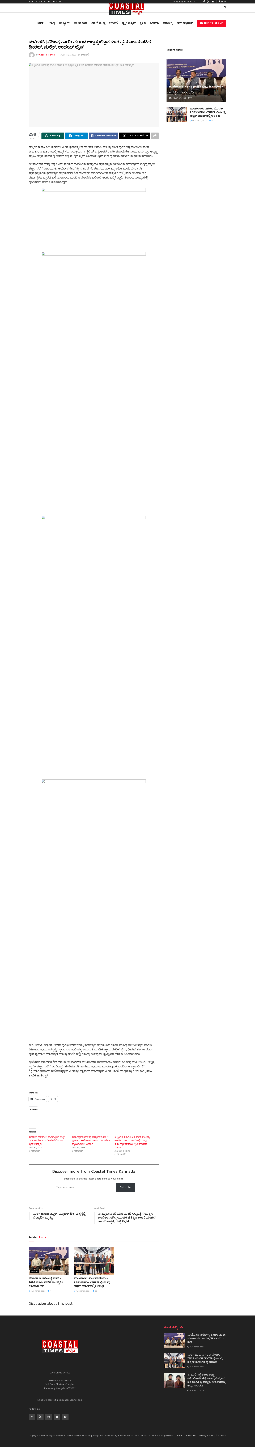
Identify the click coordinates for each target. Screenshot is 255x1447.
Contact (222, 1436)
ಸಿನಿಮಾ (154, 23)
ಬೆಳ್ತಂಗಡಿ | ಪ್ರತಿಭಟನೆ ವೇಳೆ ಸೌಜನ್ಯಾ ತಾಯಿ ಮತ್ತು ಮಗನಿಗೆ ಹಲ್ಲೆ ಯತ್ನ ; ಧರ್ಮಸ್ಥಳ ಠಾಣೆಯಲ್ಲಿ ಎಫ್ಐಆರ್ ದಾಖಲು (132, 1142)
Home (40, 23)
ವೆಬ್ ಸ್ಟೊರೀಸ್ (185, 23)
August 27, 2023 (68, 55)
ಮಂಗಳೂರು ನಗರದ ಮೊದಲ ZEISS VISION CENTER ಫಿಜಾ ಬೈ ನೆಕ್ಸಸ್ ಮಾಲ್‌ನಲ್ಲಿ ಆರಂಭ (92, 1282)
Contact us (44, 1)
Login (223, 1)
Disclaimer (57, 1)
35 (95, 1291)
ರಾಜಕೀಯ (80, 23)
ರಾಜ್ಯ (52, 23)
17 (50, 1291)
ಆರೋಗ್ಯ (168, 23)
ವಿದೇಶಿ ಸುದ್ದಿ (98, 23)
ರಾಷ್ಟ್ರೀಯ (64, 23)
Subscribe (125, 1187)
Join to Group (213, 23)
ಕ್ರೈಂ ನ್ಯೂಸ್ (129, 23)
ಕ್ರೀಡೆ (143, 23)
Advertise (191, 1436)
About (180, 1436)
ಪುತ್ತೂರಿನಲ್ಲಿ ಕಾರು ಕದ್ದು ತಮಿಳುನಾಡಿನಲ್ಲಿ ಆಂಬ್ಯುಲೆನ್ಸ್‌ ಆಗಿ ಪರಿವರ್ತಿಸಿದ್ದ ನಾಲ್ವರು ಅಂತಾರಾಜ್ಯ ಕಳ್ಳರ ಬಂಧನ (206, 1380)
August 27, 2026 (37, 1291)
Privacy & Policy (207, 1436)
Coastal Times (47, 55)
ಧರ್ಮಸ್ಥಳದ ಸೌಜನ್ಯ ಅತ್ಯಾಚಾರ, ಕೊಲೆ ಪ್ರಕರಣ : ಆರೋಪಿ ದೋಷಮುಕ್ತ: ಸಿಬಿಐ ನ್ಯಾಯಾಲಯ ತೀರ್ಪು (91, 1140)
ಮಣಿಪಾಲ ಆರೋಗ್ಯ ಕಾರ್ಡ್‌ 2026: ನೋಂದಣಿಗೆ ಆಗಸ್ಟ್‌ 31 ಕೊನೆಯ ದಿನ (46, 1282)
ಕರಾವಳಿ (113, 23)
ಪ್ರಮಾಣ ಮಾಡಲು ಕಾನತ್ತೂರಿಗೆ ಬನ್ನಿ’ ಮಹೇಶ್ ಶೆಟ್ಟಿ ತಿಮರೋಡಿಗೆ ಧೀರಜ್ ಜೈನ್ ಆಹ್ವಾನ (46, 1140)
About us (33, 1)
